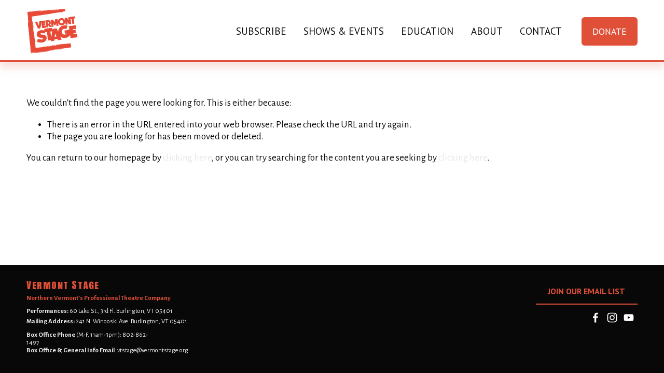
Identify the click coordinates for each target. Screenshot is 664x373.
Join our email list (586, 291)
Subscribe (261, 31)
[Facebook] (595, 317)
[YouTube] (629, 317)
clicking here (187, 158)
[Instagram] (612, 317)
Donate (609, 31)
